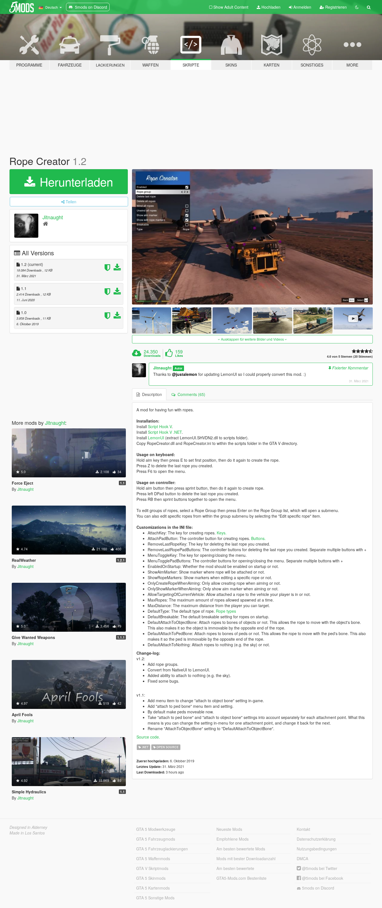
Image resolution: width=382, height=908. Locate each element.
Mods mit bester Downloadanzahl (245, 858)
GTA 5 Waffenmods (153, 858)
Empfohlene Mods (232, 839)
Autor (178, 368)
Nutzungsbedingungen (317, 849)
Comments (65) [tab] (190, 394)
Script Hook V (160, 426)
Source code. (148, 737)
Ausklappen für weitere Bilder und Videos (252, 339)
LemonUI (156, 437)
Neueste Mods (229, 829)
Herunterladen (74, 181)
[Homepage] (45, 223)
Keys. (222, 533)
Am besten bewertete (235, 868)
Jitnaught (53, 217)
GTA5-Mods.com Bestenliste (241, 878)
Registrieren (335, 7)
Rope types (226, 611)
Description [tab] (151, 394)
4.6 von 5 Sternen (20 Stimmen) (350, 356)
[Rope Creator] (252, 237)
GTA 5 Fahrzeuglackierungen (162, 849)
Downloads (152, 355)
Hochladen (270, 7)
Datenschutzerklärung (316, 839)
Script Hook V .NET (165, 432)
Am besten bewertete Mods (240, 849)
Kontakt (303, 829)
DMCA (302, 858)
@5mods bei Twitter (319, 868)
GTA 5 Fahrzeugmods (155, 839)
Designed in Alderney (28, 827)
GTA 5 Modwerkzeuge (155, 829)
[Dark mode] (357, 7)
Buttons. (258, 538)
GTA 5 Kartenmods (153, 888)
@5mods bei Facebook (322, 878)
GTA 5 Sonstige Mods (155, 897)
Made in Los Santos (27, 833)
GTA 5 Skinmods (151, 878)
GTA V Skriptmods (152, 868)
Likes (179, 355)
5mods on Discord (317, 888)
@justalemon (184, 374)
